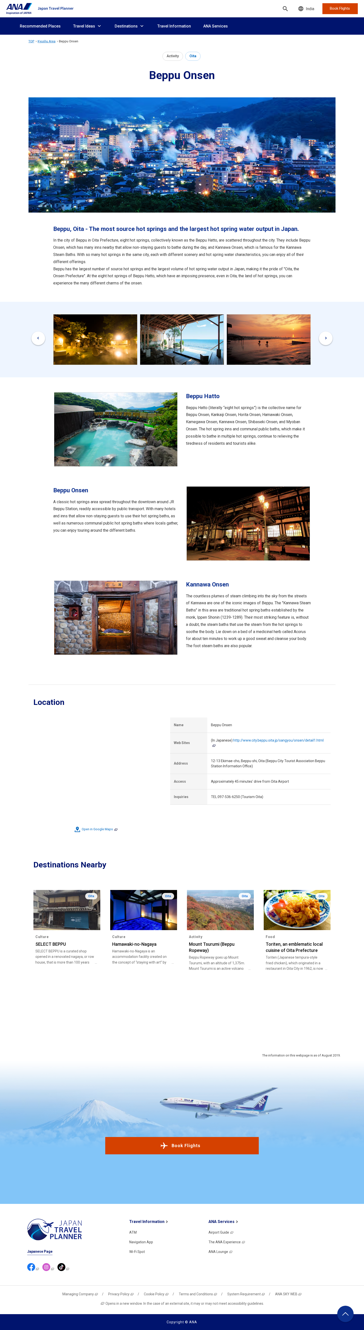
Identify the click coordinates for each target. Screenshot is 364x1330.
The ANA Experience (224, 1242)
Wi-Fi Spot (137, 1252)
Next (326, 338)
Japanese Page (39, 1251)
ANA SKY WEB (286, 1294)
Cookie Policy (154, 1294)
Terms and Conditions (196, 1294)
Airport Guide (218, 1232)
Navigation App (141, 1242)
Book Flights (186, 1145)
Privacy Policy (119, 1294)
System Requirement (244, 1294)
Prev (38, 338)
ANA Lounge (218, 1252)
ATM (133, 1232)
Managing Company (78, 1294)
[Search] (285, 8)
